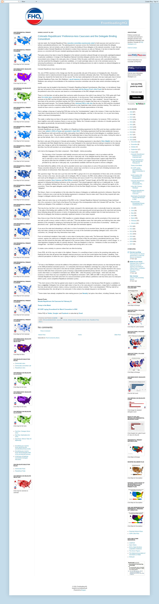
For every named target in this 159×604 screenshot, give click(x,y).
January (133, 223)
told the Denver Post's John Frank (90, 89)
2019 (131, 129)
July (132, 208)
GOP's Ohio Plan (134, 533)
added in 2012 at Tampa (54, 131)
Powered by (131, 104)
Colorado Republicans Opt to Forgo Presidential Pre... (137, 182)
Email (81, 313)
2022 (131, 122)
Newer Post (41, 334)
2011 (131, 234)
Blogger (83, 590)
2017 (131, 134)
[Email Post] (61, 318)
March (133, 218)
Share (40, 321)
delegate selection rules (83, 320)
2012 (131, 231)
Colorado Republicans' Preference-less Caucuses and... (137, 155)
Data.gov (132, 557)
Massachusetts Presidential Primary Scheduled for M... (137, 203)
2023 (131, 119)
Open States (133, 545)
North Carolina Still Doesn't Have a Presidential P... (136, 176)
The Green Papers (134, 551)
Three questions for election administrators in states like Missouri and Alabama (137, 255)
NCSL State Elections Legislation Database (135, 547)
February (134, 220)
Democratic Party (20, 468)
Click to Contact (132, 48)
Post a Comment (45, 331)
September (134, 149)
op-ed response (74, 79)
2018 (131, 132)
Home (80, 334)
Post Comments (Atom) (52, 338)
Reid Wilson (68, 180)
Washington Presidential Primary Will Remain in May (138, 197)
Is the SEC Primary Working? (136, 187)
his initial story (47, 97)
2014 (131, 226)
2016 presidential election (49, 320)
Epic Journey (134, 276)
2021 (131, 124)
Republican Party (94, 320)
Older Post (117, 334)
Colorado (65, 320)
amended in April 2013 (72, 131)
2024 (131, 117)
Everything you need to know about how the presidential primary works (23, 447)
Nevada (84, 293)
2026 (131, 112)
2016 (131, 137)
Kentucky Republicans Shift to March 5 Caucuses (137, 192)
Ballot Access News (136, 261)
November (134, 144)
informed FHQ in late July (83, 103)
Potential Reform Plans (136, 531)
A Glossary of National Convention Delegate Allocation (21, 458)
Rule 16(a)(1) (106, 141)
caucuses (59, 320)
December (134, 142)
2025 (131, 114)
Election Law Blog (135, 252)
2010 (131, 236)
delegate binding (72, 320)
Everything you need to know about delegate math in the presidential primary (23, 452)
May (132, 213)
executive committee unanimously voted (80, 43)
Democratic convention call (23, 365)
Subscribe (136, 97)
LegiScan (132, 543)
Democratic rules (20, 363)
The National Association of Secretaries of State (137, 553)
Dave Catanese (56, 180)
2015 (131, 139)
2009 (131, 239)
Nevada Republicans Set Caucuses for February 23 (55, 301)
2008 (131, 241)
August (133, 152)
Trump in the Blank (44, 305)
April (132, 215)
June (132, 210)
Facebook (65, 313)
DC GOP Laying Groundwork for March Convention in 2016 (57, 309)
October (133, 147)
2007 (131, 244)
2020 (131, 127)
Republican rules (20, 368)
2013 (131, 229)
